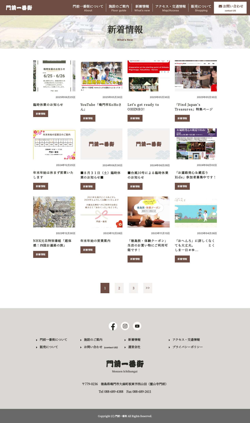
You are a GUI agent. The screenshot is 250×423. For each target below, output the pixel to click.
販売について (201, 8)
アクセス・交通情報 (170, 8)
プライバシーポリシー (187, 347)
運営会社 (134, 347)
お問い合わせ (93, 347)
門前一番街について (88, 8)
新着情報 (142, 8)
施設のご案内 (119, 8)
